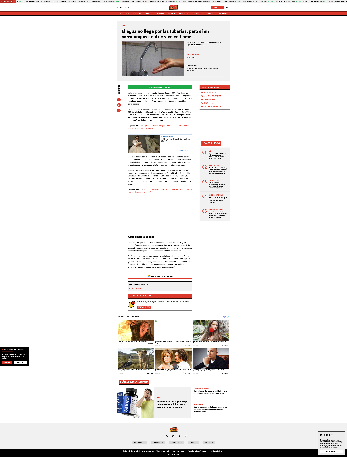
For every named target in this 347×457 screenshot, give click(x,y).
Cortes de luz (209, 103)
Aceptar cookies (330, 451)
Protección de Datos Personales (197, 451)
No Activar (20, 362)
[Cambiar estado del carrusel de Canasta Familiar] (14, 1)
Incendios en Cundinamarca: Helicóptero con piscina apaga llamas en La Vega (210, 392)
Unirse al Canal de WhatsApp (161, 87)
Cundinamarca (209, 99)
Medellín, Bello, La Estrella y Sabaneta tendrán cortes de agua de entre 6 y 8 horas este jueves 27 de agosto (218, 170)
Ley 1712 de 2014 (173, 454)
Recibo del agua (210, 92)
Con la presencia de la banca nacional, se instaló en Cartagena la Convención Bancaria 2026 (210, 409)
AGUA (139, 288)
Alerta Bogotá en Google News (162, 276)
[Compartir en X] (119, 105)
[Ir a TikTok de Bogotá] (179, 436)
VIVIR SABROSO (223, 13)
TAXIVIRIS (149, 13)
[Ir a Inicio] (173, 7)
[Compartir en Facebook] (119, 99)
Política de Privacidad (162, 451)
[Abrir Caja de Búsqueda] (227, 7)
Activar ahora (144, 307)
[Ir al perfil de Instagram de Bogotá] (173, 436)
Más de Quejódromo (134, 382)
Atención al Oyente (178, 451)
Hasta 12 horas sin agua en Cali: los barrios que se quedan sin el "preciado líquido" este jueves (217, 155)
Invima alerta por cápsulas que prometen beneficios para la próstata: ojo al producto (172, 404)
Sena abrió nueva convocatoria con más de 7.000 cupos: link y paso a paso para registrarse (217, 185)
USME (133, 288)
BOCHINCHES (184, 13)
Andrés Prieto (194, 54)
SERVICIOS (197, 13)
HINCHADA (160, 13)
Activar (7, 362)
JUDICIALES (137, 13)
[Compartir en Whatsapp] (119, 110)
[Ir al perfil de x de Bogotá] (167, 436)
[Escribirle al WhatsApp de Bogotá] (185, 436)
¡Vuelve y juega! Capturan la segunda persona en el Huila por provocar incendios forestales (218, 199)
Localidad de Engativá (212, 107)
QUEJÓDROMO (123, 13)
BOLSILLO (171, 13)
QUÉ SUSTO (209, 13)
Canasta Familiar (6, 1)
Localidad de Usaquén (212, 96)
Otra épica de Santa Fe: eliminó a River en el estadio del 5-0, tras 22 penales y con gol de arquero (218, 214)
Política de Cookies (331, 447)
